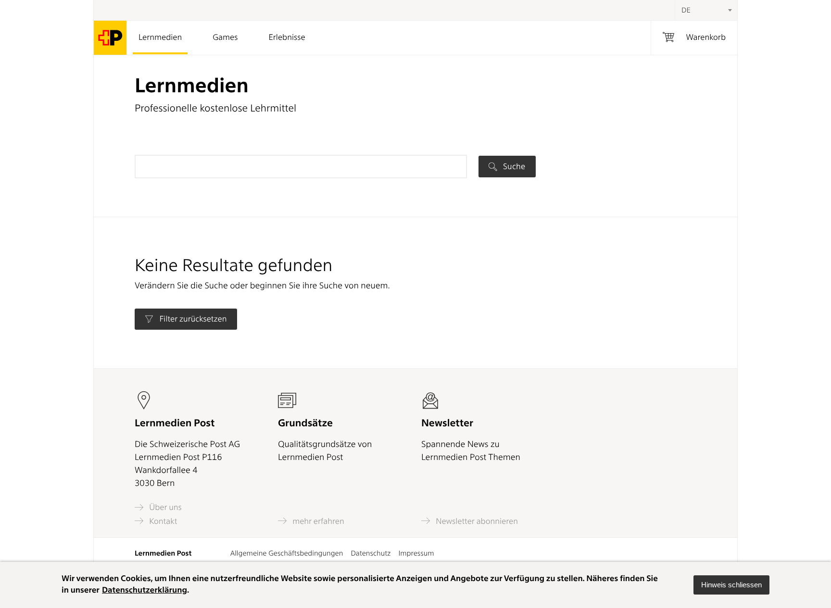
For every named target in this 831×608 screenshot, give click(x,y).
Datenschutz (370, 553)
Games (225, 37)
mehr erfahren (317, 521)
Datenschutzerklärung (144, 590)
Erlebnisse (286, 37)
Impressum (416, 553)
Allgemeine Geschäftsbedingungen (286, 553)
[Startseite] (110, 38)
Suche (513, 166)
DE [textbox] (686, 10)
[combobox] (706, 10)
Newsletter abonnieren (476, 521)
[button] (731, 585)
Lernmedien (160, 37)
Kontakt (162, 521)
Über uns (164, 507)
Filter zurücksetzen (192, 319)
